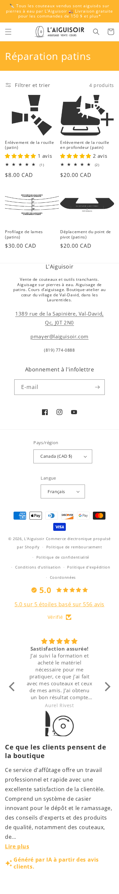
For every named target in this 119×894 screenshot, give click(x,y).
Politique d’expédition (88, 567)
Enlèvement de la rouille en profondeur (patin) (84, 145)
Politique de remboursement (74, 546)
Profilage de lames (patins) (24, 234)
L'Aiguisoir (34, 538)
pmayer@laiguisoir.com (59, 336)
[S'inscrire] (97, 387)
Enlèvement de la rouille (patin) (29, 145)
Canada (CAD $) (56, 456)
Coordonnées (63, 577)
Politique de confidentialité (63, 557)
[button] (8, 31)
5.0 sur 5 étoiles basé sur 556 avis (59, 604)
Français (56, 491)
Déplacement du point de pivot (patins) (85, 234)
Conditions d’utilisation (38, 567)
